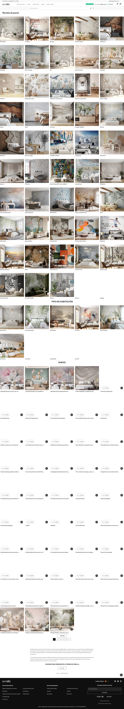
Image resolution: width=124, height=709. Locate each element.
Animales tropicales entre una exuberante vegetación (60, 498)
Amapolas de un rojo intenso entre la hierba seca (110, 471)
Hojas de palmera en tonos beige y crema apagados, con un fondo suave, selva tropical (85, 552)
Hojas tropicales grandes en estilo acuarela (10, 471)
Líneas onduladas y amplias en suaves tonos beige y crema (85, 391)
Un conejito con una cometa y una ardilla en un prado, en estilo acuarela (10, 579)
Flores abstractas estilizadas (58, 418)
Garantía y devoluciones (28, 688)
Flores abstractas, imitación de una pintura (110, 445)
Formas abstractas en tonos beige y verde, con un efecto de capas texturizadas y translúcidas (60, 552)
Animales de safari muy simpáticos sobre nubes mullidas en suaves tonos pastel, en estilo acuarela (35, 391)
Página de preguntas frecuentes (9, 688)
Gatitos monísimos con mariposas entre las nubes (10, 445)
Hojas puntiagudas (105, 498)
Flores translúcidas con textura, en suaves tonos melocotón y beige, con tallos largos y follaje (110, 525)
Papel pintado (26, 693)
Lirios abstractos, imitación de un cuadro (35, 445)
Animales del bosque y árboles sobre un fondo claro (10, 498)
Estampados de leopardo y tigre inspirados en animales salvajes (35, 606)
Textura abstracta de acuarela (8, 606)
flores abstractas (5, 418)
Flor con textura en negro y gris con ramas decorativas (85, 471)
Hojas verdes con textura (57, 579)
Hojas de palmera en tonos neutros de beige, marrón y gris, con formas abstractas (10, 552)
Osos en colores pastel (106, 552)
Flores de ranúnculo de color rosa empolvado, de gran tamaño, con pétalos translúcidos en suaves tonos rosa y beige (85, 579)
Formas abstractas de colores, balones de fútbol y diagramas (85, 418)
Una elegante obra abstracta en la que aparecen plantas (60, 471)
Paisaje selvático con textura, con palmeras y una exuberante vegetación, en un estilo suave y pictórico (60, 632)
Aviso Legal (49, 693)
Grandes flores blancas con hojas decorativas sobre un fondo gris (10, 632)
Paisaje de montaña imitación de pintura (60, 445)
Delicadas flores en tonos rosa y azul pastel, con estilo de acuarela (10, 391)
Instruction (5, 699)
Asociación (69, 693)
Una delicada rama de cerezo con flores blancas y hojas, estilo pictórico (35, 552)
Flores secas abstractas (106, 391)
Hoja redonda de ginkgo (7, 525)
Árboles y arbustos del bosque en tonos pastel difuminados (35, 632)
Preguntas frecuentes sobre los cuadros (11, 693)
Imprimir (49, 691)
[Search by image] (91, 8)
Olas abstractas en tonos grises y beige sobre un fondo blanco (60, 606)
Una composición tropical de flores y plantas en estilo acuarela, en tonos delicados (35, 471)
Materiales (4, 691)
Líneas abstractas (80, 498)
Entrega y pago (5, 696)
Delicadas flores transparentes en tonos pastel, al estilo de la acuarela (60, 391)
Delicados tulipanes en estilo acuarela (35, 579)
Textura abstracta (80, 525)
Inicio (58, 673)
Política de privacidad (52, 688)
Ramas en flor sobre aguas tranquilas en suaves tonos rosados (110, 606)
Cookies (69, 691)
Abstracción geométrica (32, 418)
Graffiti (27, 525)
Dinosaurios (104, 418)
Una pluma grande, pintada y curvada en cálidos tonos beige (85, 606)
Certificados (26, 691)
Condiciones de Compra (72, 688)
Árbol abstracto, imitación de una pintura (85, 445)
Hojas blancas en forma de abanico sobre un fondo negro (35, 498)
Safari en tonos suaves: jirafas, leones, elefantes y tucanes (110, 579)
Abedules (53, 525)
